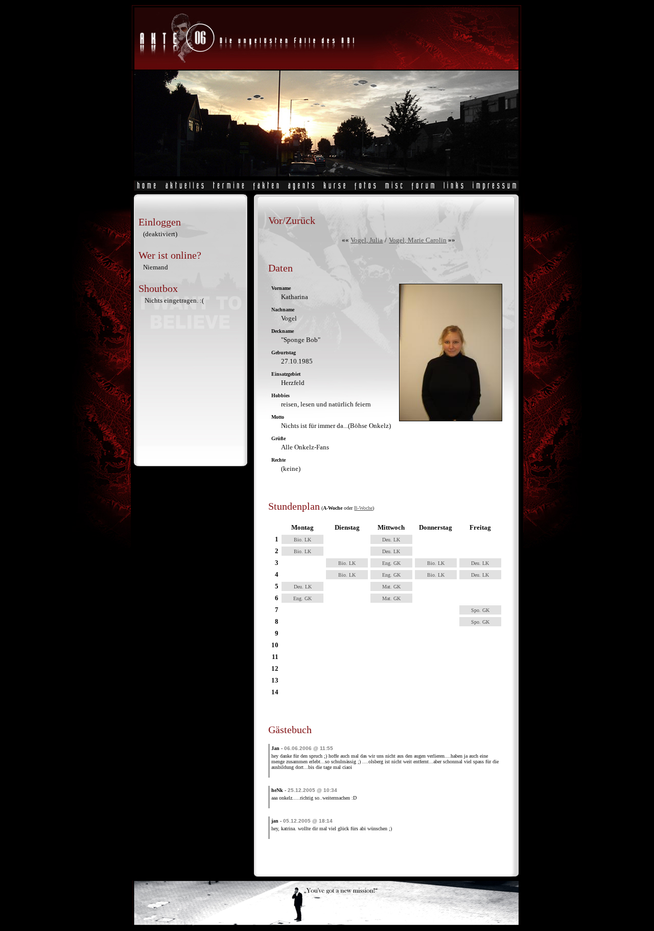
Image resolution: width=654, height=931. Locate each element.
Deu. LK (391, 539)
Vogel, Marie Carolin (418, 240)
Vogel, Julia (367, 240)
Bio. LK (302, 539)
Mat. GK (391, 586)
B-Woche (363, 508)
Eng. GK (391, 563)
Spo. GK (480, 610)
